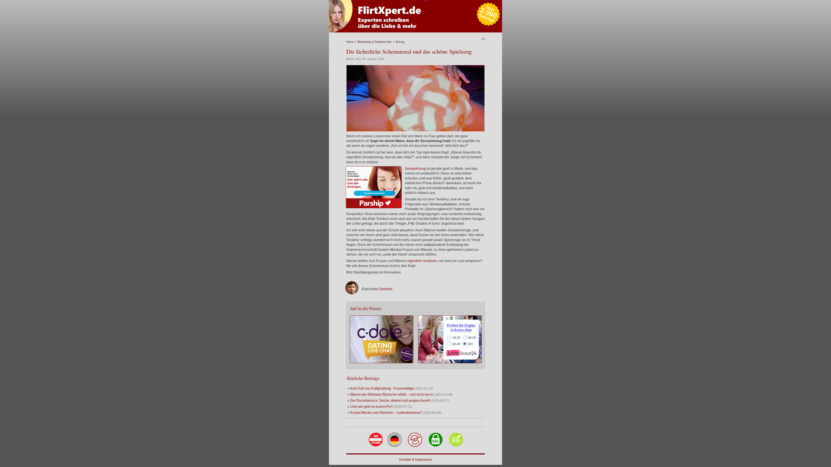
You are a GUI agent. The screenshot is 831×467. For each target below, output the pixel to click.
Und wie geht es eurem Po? (371, 406)
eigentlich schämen (422, 261)
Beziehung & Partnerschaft (374, 41)
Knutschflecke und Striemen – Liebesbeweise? (386, 412)
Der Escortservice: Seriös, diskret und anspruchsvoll (390, 400)
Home (350, 41)
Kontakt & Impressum (415, 459)
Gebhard (385, 289)
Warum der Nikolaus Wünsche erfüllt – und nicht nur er (392, 394)
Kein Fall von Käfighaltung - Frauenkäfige (382, 388)
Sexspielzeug (415, 168)
